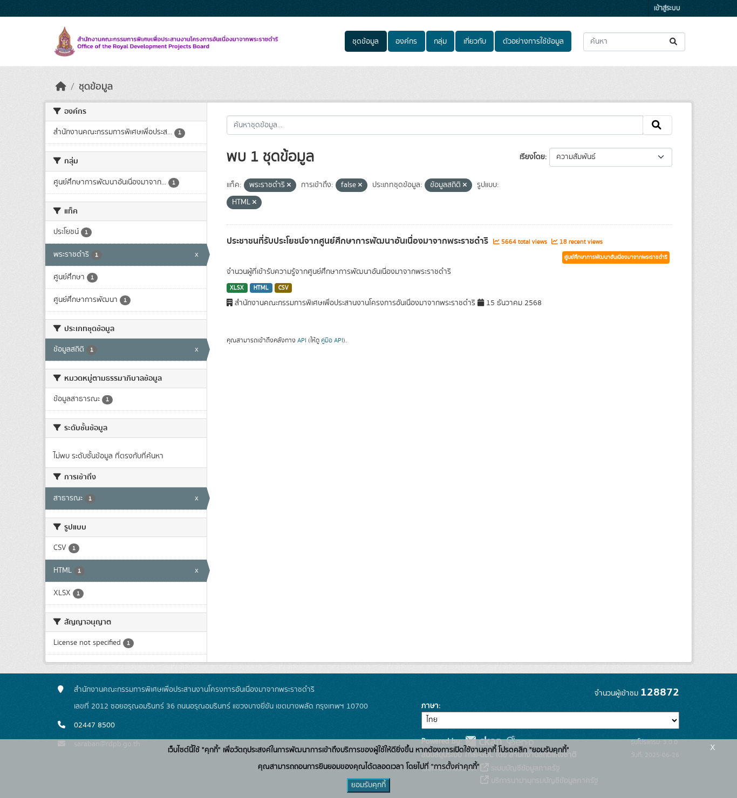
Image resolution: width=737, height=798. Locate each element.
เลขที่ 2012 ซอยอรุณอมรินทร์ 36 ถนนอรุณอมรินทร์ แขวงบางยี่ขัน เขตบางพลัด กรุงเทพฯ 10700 (221, 706)
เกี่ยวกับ (474, 41)
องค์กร (406, 41)
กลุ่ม (440, 41)
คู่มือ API (332, 340)
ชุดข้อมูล (365, 41)
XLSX (237, 288)
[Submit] (674, 41)
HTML (261, 288)
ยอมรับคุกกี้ (368, 785)
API (301, 340)
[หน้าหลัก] (61, 87)
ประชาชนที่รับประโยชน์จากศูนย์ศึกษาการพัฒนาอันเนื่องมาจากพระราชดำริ (358, 241)
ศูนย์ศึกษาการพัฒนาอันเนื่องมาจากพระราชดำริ (615, 257)
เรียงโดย (532, 157)
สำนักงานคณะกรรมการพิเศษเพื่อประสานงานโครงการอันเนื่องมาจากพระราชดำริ (194, 689)
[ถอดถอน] (289, 185)
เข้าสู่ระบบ (667, 8)
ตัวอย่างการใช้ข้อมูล (533, 41)
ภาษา (430, 705)
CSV (283, 288)
